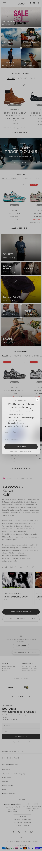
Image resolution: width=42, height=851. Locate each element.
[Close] (37, 399)
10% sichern (21, 446)
